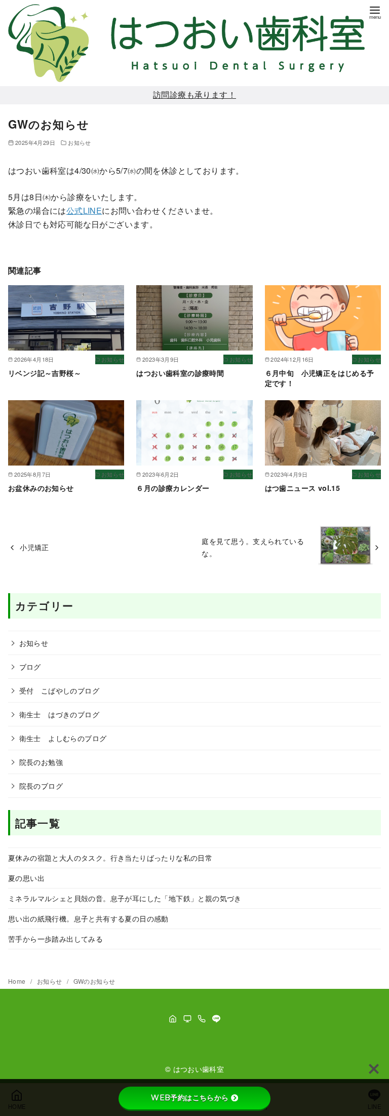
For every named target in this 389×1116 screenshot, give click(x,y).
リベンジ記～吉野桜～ (44, 373)
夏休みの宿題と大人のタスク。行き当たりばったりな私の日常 (110, 857)
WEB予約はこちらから (189, 1097)
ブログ (30, 666)
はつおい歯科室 (198, 1068)
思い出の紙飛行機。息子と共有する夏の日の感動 (88, 918)
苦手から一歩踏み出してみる (55, 938)
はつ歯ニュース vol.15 (302, 488)
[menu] (375, 12)
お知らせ (79, 142)
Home (17, 981)
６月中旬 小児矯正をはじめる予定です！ (319, 378)
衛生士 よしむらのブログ (63, 738)
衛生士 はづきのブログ (59, 714)
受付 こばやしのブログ (59, 690)
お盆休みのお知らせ (41, 488)
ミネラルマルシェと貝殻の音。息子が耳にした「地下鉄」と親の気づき (125, 898)
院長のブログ (41, 785)
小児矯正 (34, 547)
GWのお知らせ (94, 981)
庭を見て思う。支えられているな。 (253, 546)
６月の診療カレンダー (172, 488)
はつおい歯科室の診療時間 (180, 373)
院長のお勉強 (41, 761)
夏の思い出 (26, 877)
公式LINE (84, 210)
